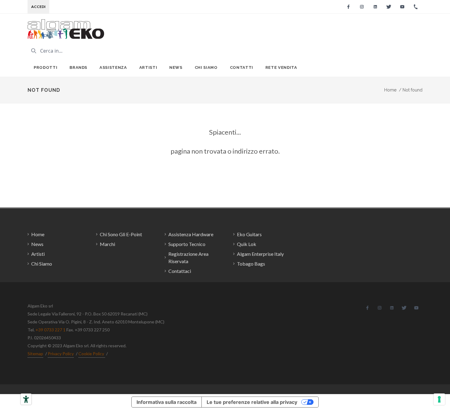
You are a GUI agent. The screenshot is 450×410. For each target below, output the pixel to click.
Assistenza (113, 67)
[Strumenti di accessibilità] (26, 399)
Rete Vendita (281, 67)
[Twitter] (389, 6)
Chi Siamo (206, 67)
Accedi (38, 6)
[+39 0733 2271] (415, 6)
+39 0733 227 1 (51, 329)
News (175, 67)
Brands (78, 67)
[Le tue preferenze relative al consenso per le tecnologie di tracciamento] (439, 399)
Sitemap (35, 353)
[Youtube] (402, 6)
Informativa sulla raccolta (167, 402)
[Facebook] (348, 6)
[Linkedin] (375, 6)
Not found (410, 90)
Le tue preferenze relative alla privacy (252, 402)
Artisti (148, 67)
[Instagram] (362, 6)
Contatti (241, 67)
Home (390, 90)
